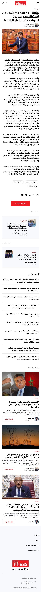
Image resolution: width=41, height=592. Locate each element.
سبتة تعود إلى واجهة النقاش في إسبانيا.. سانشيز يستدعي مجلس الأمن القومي (21, 280)
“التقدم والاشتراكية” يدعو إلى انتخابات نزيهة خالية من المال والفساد (23, 404)
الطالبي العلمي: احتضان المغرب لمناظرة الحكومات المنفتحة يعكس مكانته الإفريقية (22, 507)
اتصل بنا (36, 540)
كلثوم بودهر (30, 24)
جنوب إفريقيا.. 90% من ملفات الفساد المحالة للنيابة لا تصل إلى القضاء (22, 323)
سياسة (37, 9)
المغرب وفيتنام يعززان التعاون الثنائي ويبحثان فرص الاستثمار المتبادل (26, 257)
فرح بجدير (31, 418)
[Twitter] (16, 569)
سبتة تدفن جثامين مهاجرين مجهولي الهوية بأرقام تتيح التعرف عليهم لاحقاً (22, 357)
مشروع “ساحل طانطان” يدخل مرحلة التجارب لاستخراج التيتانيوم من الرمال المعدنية (23, 349)
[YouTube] (22, 569)
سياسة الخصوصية (33, 551)
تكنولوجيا (23, 221)
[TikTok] (28, 569)
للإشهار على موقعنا (32, 545)
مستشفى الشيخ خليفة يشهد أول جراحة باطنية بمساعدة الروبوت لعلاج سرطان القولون (17, 227)
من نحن (36, 535)
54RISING (33, 588)
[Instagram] (25, 569)
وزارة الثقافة (33, 186)
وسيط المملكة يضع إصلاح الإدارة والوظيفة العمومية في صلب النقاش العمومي (23, 306)
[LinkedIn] (13, 569)
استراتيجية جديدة (31, 182)
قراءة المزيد (9, 419)
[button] (38, 3)
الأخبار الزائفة (18, 182)
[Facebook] (19, 569)
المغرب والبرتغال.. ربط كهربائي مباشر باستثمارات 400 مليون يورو (22, 456)
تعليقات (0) (21, 203)
